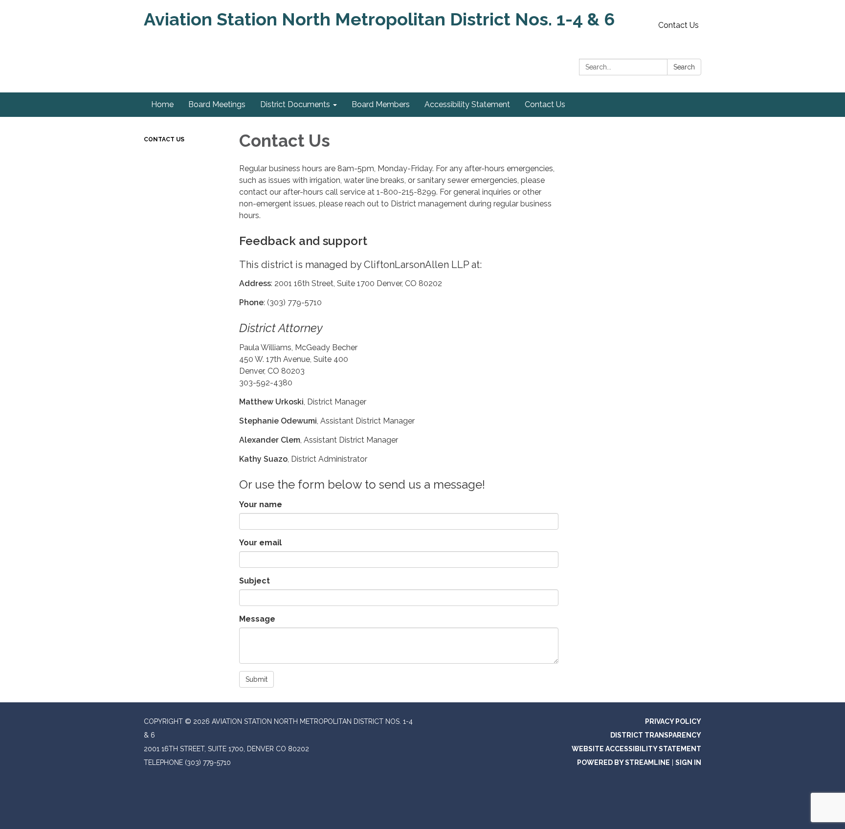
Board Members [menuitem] (381, 104)
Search (684, 67)
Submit (256, 679)
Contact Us (678, 25)
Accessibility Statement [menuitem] (467, 104)
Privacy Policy (673, 721)
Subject (254, 580)
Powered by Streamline (623, 762)
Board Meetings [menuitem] (216, 104)
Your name (260, 504)
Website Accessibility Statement (636, 749)
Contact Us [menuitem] (545, 104)
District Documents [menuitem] (295, 104)
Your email (260, 542)
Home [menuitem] (162, 104)
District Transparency (655, 735)
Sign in (688, 762)
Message (257, 619)
